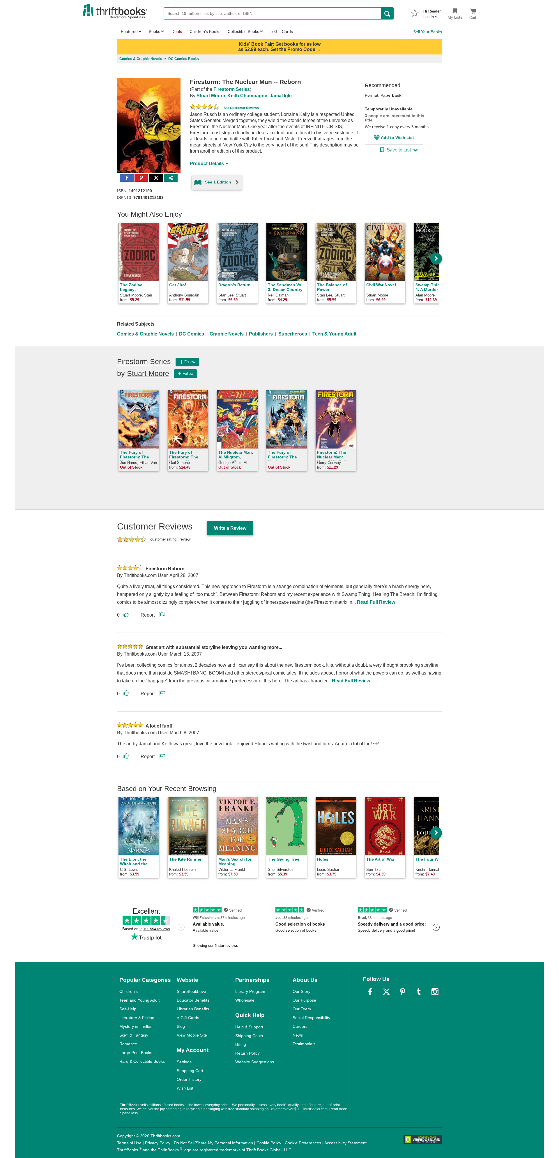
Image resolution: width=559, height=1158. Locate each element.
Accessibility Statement (345, 1143)
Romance (128, 1044)
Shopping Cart (190, 1070)
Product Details (207, 163)
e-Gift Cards (188, 1017)
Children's (128, 991)
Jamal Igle (281, 95)
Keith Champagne (247, 95)
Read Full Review (376, 602)
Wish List (185, 1088)
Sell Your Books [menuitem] (427, 31)
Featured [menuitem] (129, 31)
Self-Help (127, 1009)
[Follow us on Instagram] (435, 992)
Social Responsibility (311, 1017)
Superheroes (292, 333)
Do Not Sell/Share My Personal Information (213, 1143)
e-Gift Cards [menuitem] (281, 31)
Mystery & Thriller (135, 1026)
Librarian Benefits (193, 1009)
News (298, 1035)
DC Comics (191, 333)
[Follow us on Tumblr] (419, 992)
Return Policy (247, 1053)
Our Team (302, 1009)
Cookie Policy (268, 1143)
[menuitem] (432, 12)
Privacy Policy (157, 1143)
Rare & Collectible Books (142, 1061)
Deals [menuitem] (176, 31)
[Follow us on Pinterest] (403, 992)
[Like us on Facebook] (370, 992)
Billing (240, 1044)
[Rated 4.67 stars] (204, 107)
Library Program (250, 991)
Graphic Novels (227, 333)
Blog (181, 1026)
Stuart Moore (211, 95)
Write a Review (230, 528)
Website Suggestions (254, 1062)
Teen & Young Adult (334, 333)
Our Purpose (304, 1000)
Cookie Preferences (303, 1143)
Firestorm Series (231, 89)
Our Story (301, 991)
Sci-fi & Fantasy (133, 1035)
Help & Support (249, 1027)
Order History (189, 1079)
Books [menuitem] (154, 31)
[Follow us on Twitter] (386, 992)
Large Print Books (135, 1052)
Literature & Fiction (136, 1017)
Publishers (261, 333)
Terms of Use (129, 1143)
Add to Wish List (397, 137)
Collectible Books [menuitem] (243, 31)
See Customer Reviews (241, 108)
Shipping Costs (249, 1035)
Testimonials (304, 1044)
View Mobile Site (192, 1035)
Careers (300, 1026)
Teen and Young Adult (139, 1000)
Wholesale (244, 1000)
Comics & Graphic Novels (145, 333)
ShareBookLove (191, 991)
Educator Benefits (193, 1000)
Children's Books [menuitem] (205, 31)
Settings (184, 1062)
